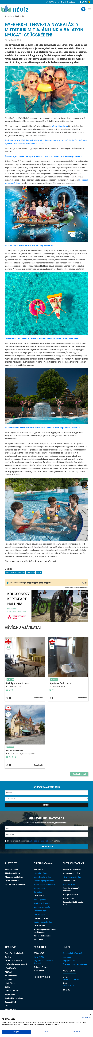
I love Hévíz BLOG (12, 881)
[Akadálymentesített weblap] (89, 2)
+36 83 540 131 (69, 986)
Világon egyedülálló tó (14, 877)
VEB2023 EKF (39, 971)
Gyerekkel (21, 572)
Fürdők (7, 1006)
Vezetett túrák (39, 888)
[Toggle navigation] (89, 9)
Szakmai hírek (10, 1002)
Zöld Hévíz (9, 979)
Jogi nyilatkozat (69, 961)
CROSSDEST (39, 953)
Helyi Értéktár (10, 994)
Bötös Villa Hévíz (14, 750)
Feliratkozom (46, 846)
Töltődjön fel (30, 572)
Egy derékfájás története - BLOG (73, 903)
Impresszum (68, 957)
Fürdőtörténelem (11, 869)
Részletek (38, 698)
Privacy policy (86, 1017)
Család (38, 572)
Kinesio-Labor (68, 898)
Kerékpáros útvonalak (42, 903)
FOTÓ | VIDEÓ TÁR (12, 991)
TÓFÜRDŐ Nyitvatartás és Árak (17, 964)
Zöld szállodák (11, 976)
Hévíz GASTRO (40, 926)
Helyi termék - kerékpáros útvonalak (43, 962)
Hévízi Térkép (10, 968)
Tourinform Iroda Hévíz (14, 953)
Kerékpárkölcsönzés (42, 936)
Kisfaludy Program (41, 967)
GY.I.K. (7, 987)
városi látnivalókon (60, 126)
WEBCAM (8, 972)
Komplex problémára (71, 873)
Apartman (10, 679)
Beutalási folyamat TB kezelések (72, 889)
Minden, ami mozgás (42, 907)
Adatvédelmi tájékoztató (72, 953)
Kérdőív (8, 957)
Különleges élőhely (12, 873)
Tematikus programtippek (44, 881)
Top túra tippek (39, 915)
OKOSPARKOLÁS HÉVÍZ (14, 961)
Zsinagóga (38, 892)
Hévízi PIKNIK (39, 957)
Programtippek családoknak (44, 884)
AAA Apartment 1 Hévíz (17, 683)
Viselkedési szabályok (14, 998)
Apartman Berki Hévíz (60, 683)
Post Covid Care (69, 884)
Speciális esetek (69, 881)
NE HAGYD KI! (39, 869)
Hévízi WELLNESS (41, 918)
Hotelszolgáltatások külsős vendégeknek (45, 931)
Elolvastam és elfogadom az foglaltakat (33, 841)
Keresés (46, 805)
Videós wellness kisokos (43, 922)
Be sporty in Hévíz (40, 899)
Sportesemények (40, 911)
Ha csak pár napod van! (72, 869)
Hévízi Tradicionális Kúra (72, 877)
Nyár (7, 572)
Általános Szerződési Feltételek (75, 964)
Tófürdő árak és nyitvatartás (16, 884)
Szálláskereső (79, 774)
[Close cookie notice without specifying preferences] (90, 1014)
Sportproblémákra (70, 895)
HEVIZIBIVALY (39, 940)
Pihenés (13, 572)
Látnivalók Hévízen (41, 873)
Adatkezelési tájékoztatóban (40, 841)
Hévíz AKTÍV (39, 896)
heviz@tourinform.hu (71, 979)
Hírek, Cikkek (10, 983)
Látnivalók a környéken (42, 877)
